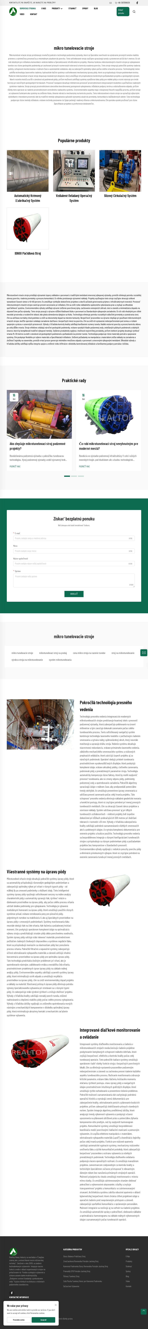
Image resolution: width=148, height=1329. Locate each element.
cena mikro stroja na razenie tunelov (89, 653)
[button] (67, 476)
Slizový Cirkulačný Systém (120, 196)
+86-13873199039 (124, 3)
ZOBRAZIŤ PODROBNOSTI (27, 171)
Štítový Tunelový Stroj (71, 1276)
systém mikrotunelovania (60, 660)
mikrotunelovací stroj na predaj (53, 653)
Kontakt (33, 14)
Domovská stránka (28, 9)
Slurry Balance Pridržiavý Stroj (74, 1256)
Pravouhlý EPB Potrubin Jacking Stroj (76, 1271)
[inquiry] (143, 652)
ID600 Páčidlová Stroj (28, 253)
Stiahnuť (72, 9)
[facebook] (137, 3)
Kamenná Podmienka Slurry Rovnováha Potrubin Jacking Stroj (85, 1266)
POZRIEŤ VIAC (15, 466)
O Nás (43, 9)
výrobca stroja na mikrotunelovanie (27, 660)
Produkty (56, 9)
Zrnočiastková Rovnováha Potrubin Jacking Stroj (80, 1261)
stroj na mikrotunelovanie (123, 653)
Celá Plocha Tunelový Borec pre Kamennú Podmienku (82, 1281)
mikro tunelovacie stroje (22, 653)
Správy (85, 9)
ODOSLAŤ (74, 594)
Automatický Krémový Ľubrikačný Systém (27, 198)
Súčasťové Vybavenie (71, 1286)
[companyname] (13, 11)
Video (22, 14)
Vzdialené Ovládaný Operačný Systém (74, 198)
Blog (96, 9)
